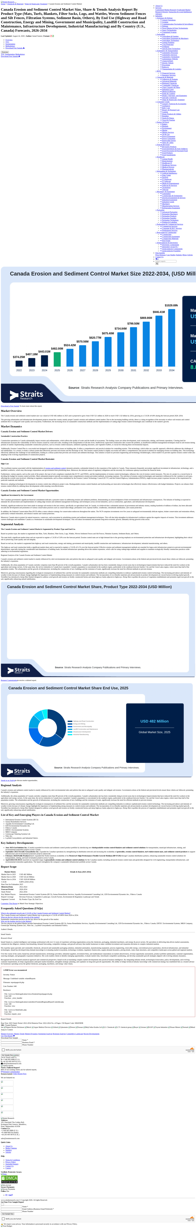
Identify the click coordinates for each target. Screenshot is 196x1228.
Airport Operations (169, 20)
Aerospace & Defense (165, 18)
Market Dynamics (31, 1034)
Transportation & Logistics (171, 69)
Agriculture (161, 34)
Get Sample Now (7, 1055)
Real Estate (166, 241)
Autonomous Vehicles (170, 59)
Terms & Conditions (12, 1160)
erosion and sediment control (55, 468)
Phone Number (27, 1045)
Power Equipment (168, 136)
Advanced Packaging (169, 212)
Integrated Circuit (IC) (170, 247)
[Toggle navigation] (15, 2)
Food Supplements (169, 155)
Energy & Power (163, 122)
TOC (7, 42)
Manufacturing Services (170, 206)
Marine (164, 130)
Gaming (165, 112)
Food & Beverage (163, 145)
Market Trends (19, 1034)
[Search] (157, 263)
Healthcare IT (167, 163)
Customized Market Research (165, 10)
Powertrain (166, 65)
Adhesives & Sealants (170, 79)
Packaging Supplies (169, 218)
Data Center (166, 175)
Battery (164, 124)
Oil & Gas (166, 134)
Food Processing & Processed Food (175, 151)
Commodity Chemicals (170, 85)
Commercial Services (169, 226)
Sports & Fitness (168, 118)
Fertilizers (165, 47)
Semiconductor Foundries (171, 251)
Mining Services (168, 132)
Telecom (165, 190)
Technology (166, 187)
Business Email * (28, 1042)
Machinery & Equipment (166, 192)
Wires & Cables (167, 143)
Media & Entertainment (170, 183)
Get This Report (7, 1036)
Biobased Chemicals (169, 83)
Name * (25, 1040)
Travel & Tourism (168, 120)
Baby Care (166, 108)
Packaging (160, 210)
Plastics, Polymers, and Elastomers (174, 96)
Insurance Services (169, 75)
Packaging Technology (170, 220)
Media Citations (11, 1148)
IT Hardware (167, 179)
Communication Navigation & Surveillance (177, 24)
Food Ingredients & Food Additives (175, 149)
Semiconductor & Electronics (167, 243)
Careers (8, 1168)
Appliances (166, 106)
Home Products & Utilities (171, 114)
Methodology (10, 46)
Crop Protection (168, 45)
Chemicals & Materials (165, 77)
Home (3, 4)
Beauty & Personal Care (171, 110)
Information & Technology (166, 171)
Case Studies (170, 255)
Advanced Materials (169, 81)
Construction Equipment (171, 236)
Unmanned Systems (169, 32)
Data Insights (160, 253)
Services (158, 8)
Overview (9, 40)
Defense (165, 26)
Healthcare (161, 157)
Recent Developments (91, 1034)
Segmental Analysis (45, 1034)
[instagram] (6, 1195)
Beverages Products (169, 147)
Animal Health (167, 159)
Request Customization (9, 680)
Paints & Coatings (168, 94)
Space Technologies (169, 30)
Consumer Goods (163, 102)
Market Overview (7, 1034)
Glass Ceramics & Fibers (171, 87)
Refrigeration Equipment (171, 208)
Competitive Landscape (74, 1034)
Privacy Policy (10, 1162)
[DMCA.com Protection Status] (9, 1183)
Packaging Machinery (170, 214)
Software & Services (169, 185)
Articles (190, 255)
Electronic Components (170, 245)
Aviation (165, 22)
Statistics (179, 255)
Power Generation (168, 138)
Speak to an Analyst (8, 780)
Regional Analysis (59, 1034)
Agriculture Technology (170, 40)
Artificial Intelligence (169, 173)
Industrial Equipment (169, 200)
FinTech (165, 177)
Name (25, 1207)
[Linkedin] (10, 1195)
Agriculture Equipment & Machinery (175, 38)
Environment (167, 128)
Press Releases (160, 255)
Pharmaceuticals (168, 169)
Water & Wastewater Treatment (173, 100)
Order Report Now (20, 1074)
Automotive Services (169, 55)
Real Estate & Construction (166, 232)
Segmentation (10, 44)
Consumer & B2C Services (172, 228)
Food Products (167, 153)
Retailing (165, 116)
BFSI (159, 71)
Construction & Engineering (172, 196)
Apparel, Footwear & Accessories (174, 104)
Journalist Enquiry (11, 1164)
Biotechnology (167, 161)
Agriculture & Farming (170, 36)
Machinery (166, 204)
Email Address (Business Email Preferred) (38, 1209)
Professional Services (169, 230)
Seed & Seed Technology (171, 49)
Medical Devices (168, 167)
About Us (158, 6)
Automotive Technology (171, 57)
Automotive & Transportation (167, 51)
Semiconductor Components (172, 249)
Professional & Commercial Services (170, 224)
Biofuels (165, 126)
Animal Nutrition (168, 42)
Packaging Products (169, 216)
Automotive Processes (170, 53)
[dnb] (4, 1174)
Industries (158, 16)
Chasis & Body (167, 61)
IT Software (166, 181)
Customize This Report (9, 903)
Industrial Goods (168, 202)
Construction (166, 234)
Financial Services (168, 73)
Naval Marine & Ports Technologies (175, 28)
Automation (166, 194)
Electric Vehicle (167, 63)
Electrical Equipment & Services (173, 198)
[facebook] (11, 1195)
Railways (165, 67)
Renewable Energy (169, 141)
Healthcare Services (169, 165)
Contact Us (159, 257)
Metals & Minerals (168, 91)
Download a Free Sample (10, 406)
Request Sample (6, 1074)
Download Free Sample (14, 48)
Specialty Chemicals (169, 98)
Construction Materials (170, 239)
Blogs (185, 255)
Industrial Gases (168, 89)
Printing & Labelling (169, 222)
